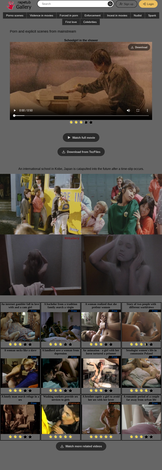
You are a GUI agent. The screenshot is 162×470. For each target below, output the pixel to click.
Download (141, 47)
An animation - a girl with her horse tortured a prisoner (101, 352)
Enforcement (93, 15)
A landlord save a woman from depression (60, 352)
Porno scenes (14, 15)
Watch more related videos (83, 446)
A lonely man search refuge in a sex (20, 398)
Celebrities (90, 22)
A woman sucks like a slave (20, 350)
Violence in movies (41, 15)
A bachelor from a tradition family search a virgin (60, 306)
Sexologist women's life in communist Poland (141, 352)
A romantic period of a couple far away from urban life (141, 398)
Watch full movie (83, 137)
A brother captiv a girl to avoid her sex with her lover (101, 398)
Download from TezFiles (83, 152)
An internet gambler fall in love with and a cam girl (20, 306)
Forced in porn (69, 15)
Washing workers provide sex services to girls (60, 398)
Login (150, 4)
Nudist (138, 15)
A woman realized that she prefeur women (101, 306)
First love (71, 22)
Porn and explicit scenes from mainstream (43, 31)
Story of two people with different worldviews (141, 306)
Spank (152, 15)
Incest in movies (117, 15)
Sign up (128, 4)
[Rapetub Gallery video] (21, 8)
